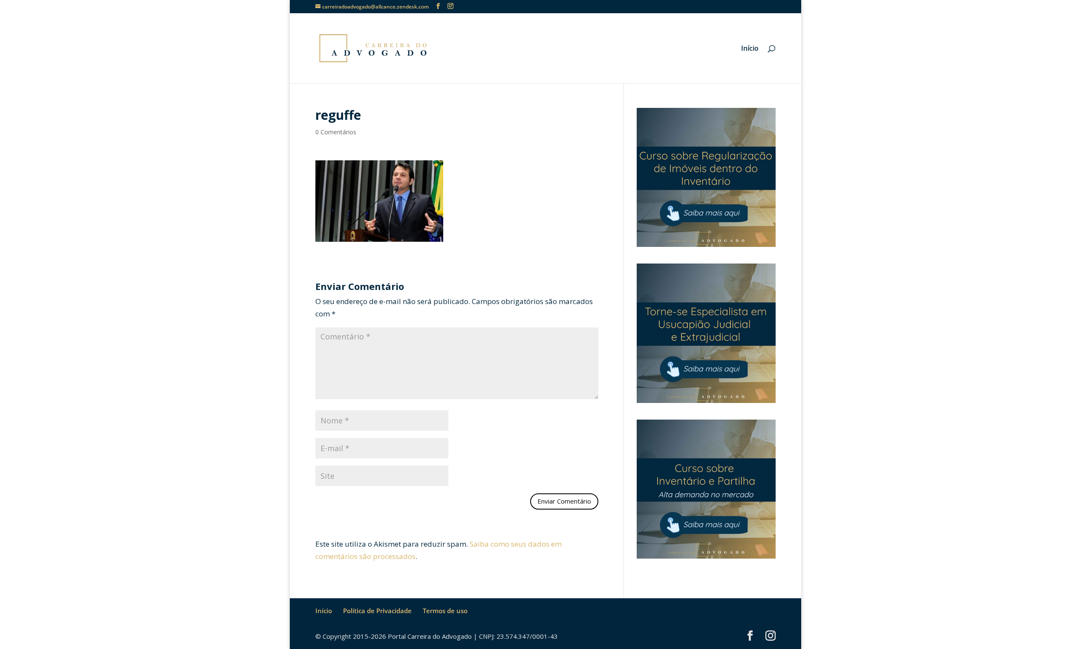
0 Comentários (335, 132)
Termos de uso (445, 610)
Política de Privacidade (377, 610)
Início (750, 49)
